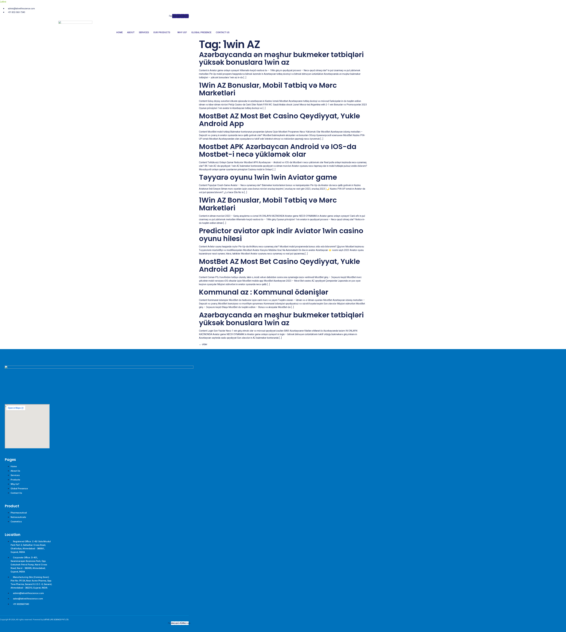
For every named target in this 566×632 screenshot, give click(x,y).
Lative (3, 2)
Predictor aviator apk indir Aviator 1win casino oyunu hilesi (281, 235)
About (130, 32)
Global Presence (201, 32)
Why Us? (182, 32)
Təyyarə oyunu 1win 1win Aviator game (268, 177)
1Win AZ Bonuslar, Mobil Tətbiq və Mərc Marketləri (268, 89)
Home (119, 32)
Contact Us (222, 32)
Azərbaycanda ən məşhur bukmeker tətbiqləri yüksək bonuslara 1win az (281, 58)
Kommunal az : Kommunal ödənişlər (263, 292)
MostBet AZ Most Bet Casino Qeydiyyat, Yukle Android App (279, 120)
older (203, 344)
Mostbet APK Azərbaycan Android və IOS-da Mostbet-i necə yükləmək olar (277, 150)
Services (144, 32)
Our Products (161, 32)
